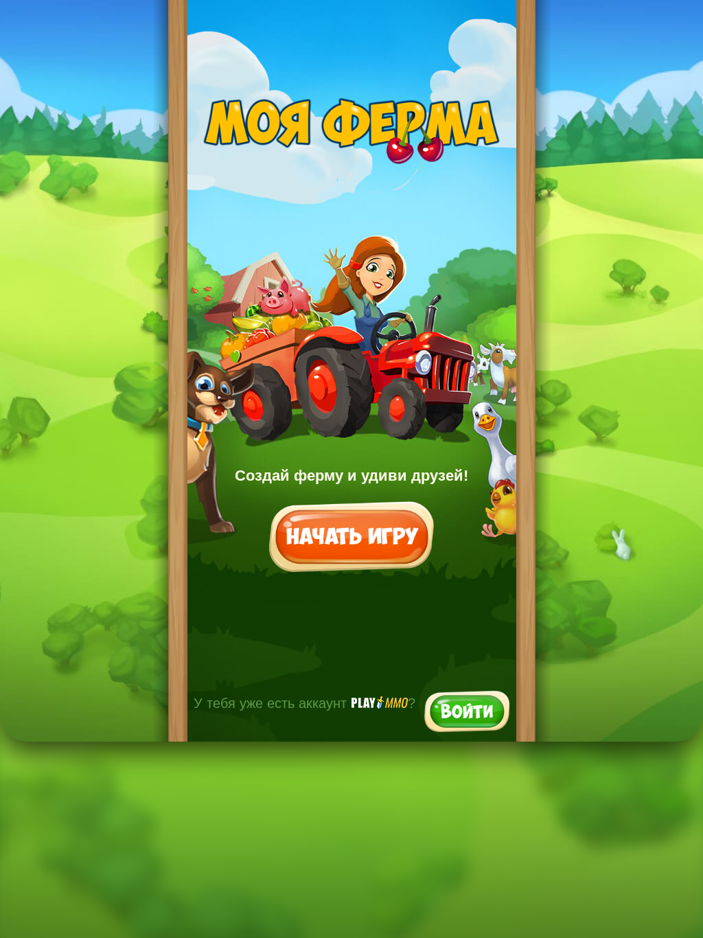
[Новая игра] (351, 537)
